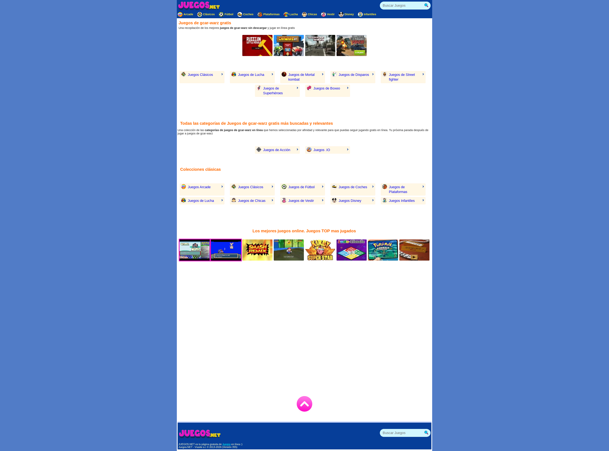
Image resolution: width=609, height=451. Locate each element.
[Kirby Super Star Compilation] (320, 250)
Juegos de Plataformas (398, 189)
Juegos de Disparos (354, 75)
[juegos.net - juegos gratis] (199, 433)
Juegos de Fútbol (301, 187)
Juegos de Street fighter (402, 77)
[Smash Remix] (257, 250)
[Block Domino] (414, 250)
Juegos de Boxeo (326, 88)
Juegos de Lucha (251, 75)
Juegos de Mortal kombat (301, 77)
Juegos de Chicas (251, 201)
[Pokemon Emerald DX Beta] (383, 250)
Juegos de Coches (353, 187)
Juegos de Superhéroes (273, 90)
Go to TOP (304, 404)
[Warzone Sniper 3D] (320, 45)
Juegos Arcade (199, 187)
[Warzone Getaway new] (352, 45)
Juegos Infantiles (402, 201)
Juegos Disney (350, 201)
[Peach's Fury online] (289, 250)
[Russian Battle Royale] (257, 45)
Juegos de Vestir (301, 201)
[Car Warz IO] (289, 45)
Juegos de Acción (276, 150)
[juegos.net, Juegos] (199, 5)
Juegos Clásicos (200, 75)
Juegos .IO (321, 150)
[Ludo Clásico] (352, 250)
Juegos (226, 444)
